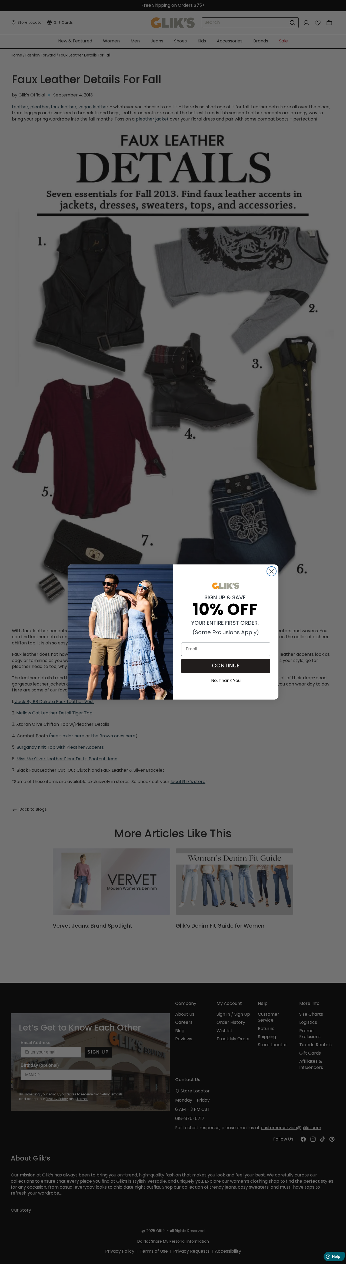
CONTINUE (225, 666)
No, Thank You (226, 680)
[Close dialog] (271, 571)
